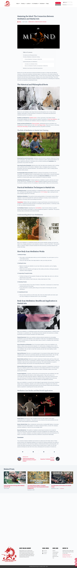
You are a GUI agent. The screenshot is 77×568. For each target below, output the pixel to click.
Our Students (35, 3)
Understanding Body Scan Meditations (30, 61)
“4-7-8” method (44, 192)
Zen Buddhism (39, 207)
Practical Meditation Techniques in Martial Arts (33, 59)
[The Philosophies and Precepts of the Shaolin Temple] (62, 477)
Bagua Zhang (42, 125)
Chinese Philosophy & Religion (40, 21)
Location (28, 3)
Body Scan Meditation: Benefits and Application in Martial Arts (36, 65)
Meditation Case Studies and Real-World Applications (33, 68)
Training (22, 3)
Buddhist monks (33, 117)
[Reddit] (54, 451)
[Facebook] (22, 451)
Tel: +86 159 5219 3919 (67, 555)
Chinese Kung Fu (31, 21)
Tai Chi (36, 125)
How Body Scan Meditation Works (31, 63)
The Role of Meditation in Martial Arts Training (31, 56)
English (65, 2)
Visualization (20, 202)
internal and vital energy (22, 126)
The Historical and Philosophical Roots (30, 55)
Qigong (36, 181)
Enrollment (42, 3)
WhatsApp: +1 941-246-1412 (67, 556)
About (17, 3)
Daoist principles (35, 123)
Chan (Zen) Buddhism (52, 119)
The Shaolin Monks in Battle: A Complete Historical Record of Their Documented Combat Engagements (38, 487)
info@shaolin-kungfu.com (67, 554)
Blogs (47, 3)
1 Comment (62, 488)
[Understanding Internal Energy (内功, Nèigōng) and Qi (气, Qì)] (15, 477)
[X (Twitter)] (33, 451)
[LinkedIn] (44, 451)
